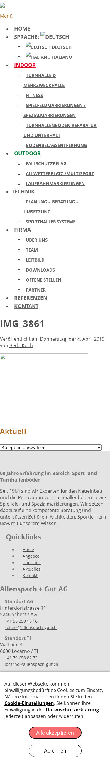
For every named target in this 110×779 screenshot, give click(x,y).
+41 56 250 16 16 (21, 621)
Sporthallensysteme (50, 222)
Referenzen (31, 297)
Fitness (34, 95)
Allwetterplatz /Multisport (60, 173)
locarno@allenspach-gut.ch (31, 664)
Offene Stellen (43, 280)
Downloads (40, 270)
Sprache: (27, 36)
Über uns (37, 240)
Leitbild (35, 260)
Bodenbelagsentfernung (56, 145)
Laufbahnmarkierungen (55, 183)
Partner (36, 290)
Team (32, 250)
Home (22, 28)
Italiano (61, 57)
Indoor (25, 64)
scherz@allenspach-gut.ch (31, 627)
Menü (6, 16)
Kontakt (26, 306)
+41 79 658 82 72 (21, 658)
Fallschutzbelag (46, 163)
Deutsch (61, 47)
